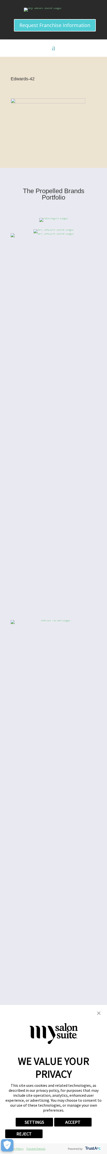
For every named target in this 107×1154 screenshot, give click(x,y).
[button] (99, 1013)
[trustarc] (92, 1149)
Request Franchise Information (54, 25)
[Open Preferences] (7, 1145)
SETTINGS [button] (34, 1122)
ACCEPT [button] (72, 1122)
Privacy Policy (15, 1149)
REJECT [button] (24, 1134)
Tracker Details (35, 1149)
